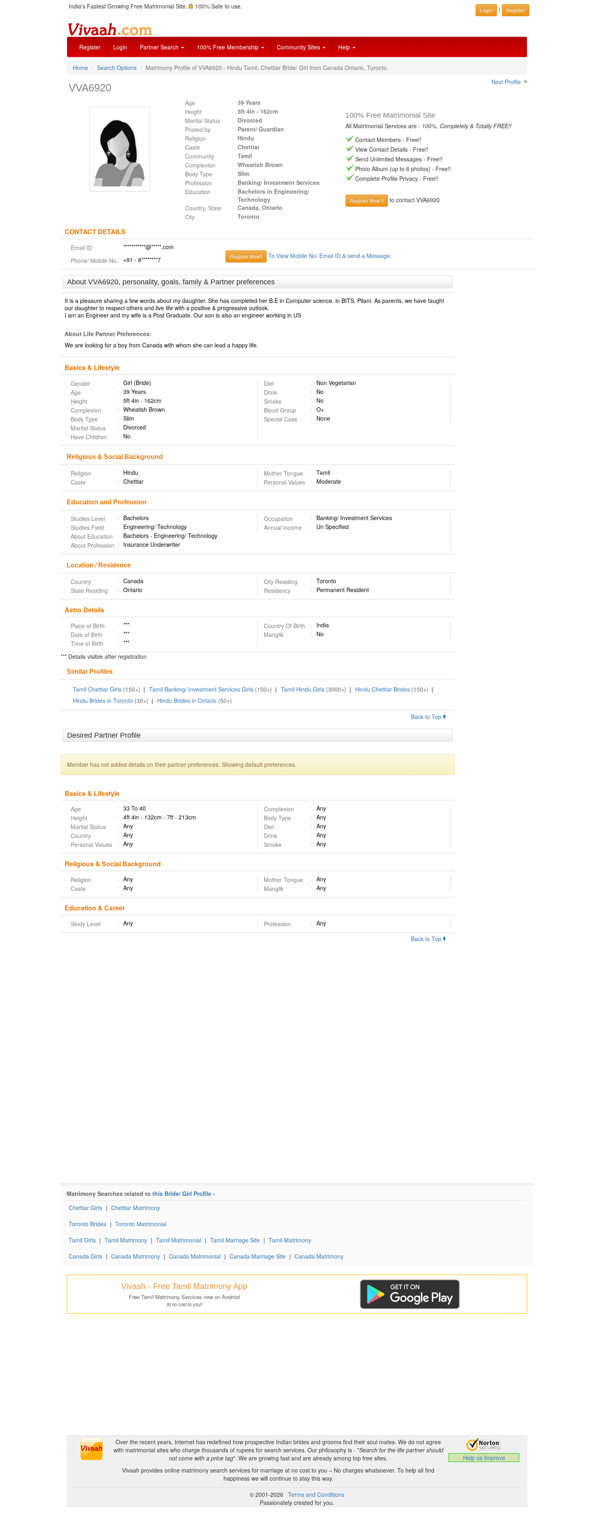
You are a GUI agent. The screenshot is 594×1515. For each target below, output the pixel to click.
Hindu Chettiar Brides (382, 689)
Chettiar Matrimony (135, 1208)
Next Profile (506, 82)
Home (80, 67)
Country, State (203, 208)
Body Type (198, 174)
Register (90, 47)
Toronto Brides (87, 1224)
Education (198, 192)
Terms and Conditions (316, 1494)
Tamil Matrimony (126, 1240)
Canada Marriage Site (258, 1256)
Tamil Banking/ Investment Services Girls (201, 689)
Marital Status (202, 120)
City (190, 217)
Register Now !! (366, 200)
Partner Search (160, 47)
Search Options (117, 67)
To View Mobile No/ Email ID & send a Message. (330, 256)
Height (193, 112)
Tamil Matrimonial (178, 1240)
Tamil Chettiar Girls (97, 689)
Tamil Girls (82, 1240)
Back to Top (427, 717)
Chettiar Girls (85, 1208)
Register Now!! (246, 256)
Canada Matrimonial (195, 1256)
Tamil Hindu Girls (302, 689)
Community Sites (299, 47)
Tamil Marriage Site (235, 1240)
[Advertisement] (494, 399)
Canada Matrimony (135, 1256)
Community (199, 156)
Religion (195, 138)
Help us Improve (484, 1458)
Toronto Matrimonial (140, 1224)
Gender (80, 383)
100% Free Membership (228, 47)
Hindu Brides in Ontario (187, 700)
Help (345, 47)
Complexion (200, 165)
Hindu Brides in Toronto (103, 700)
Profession (198, 183)
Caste (192, 147)
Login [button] (486, 9)
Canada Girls (85, 1256)
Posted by (198, 129)
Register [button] (515, 9)
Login (120, 47)
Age (190, 103)
